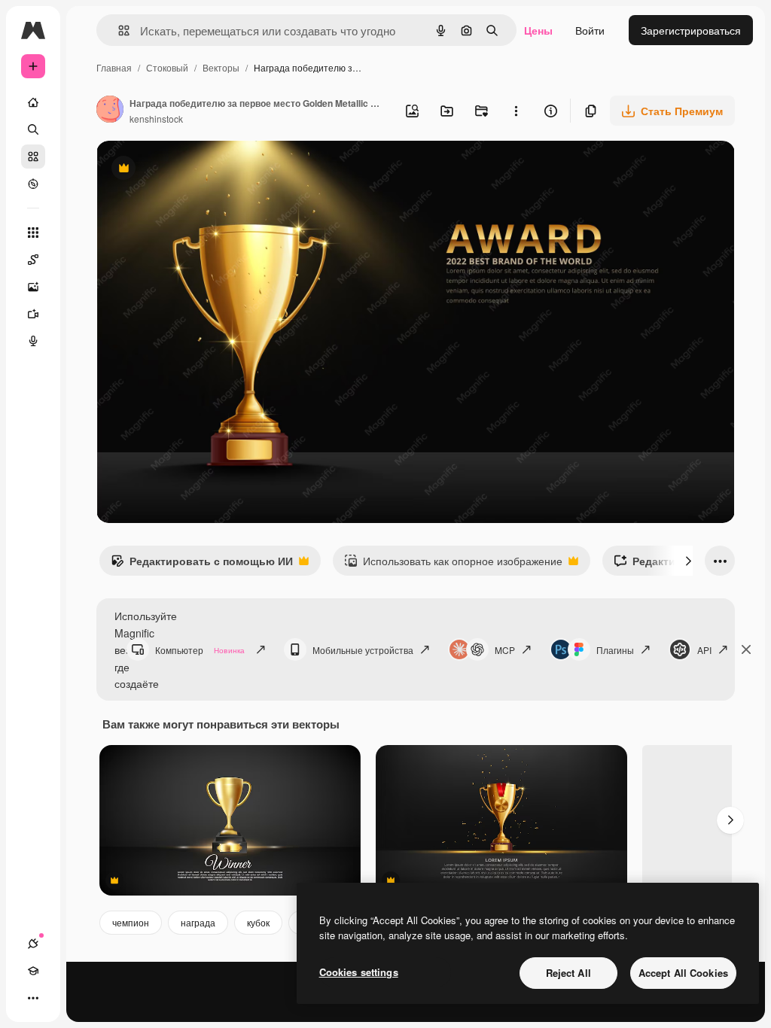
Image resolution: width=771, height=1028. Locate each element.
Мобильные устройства (362, 649)
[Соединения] (33, 944)
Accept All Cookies (683, 973)
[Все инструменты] (33, 233)
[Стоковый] (33, 156)
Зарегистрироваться (691, 30)
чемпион (130, 922)
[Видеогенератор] (33, 314)
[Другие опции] (516, 111)
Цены (538, 30)
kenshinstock (156, 118)
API (704, 649)
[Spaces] (33, 260)
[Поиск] (33, 129)
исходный (197, 170)
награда (198, 922)
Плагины (615, 649)
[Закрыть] (746, 649)
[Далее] (688, 561)
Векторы (221, 67)
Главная (114, 67)
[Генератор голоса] (33, 341)
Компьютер (200, 649)
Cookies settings (358, 972)
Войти (590, 30)
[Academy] (33, 971)
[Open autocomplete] (118, 30)
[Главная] (33, 102)
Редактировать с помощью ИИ (202, 564)
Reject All (568, 973)
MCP (505, 649)
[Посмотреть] (33, 184)
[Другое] (33, 998)
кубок (258, 922)
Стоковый (167, 67)
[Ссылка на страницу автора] (109, 111)
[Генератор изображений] (33, 287)
